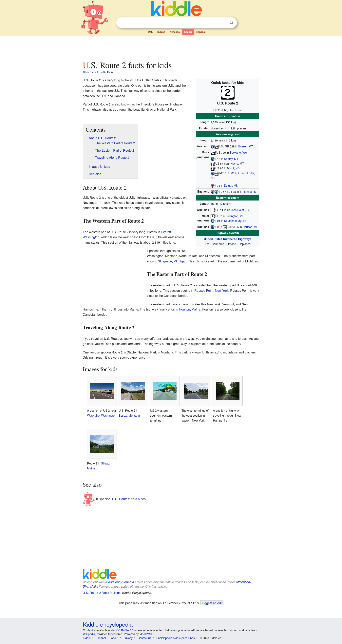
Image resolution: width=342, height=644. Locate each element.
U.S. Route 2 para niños (129, 498)
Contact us (144, 638)
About (114, 638)
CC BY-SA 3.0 (125, 630)
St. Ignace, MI (248, 191)
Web (150, 32)
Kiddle (87, 638)
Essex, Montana (129, 415)
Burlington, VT (234, 216)
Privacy (128, 638)
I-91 (217, 220)
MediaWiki (146, 634)
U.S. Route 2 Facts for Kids (102, 592)
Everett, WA (246, 146)
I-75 (221, 191)
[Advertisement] (171, 47)
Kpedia (188, 32)
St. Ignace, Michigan (172, 261)
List (207, 244)
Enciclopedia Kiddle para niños (175, 638)
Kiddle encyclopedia (119, 582)
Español (200, 32)
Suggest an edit (211, 603)
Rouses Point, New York (211, 290)
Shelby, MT (231, 159)
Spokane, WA (238, 152)
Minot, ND (233, 168)
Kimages (175, 32)
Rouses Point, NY (238, 210)
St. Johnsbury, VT (235, 220)
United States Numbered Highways (227, 239)
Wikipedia (89, 634)
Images (161, 32)
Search (231, 22)
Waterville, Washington (101, 415)
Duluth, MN (231, 185)
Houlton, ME (250, 227)
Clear (223, 22)
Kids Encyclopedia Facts (98, 72)
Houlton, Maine (189, 309)
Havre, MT (237, 163)
